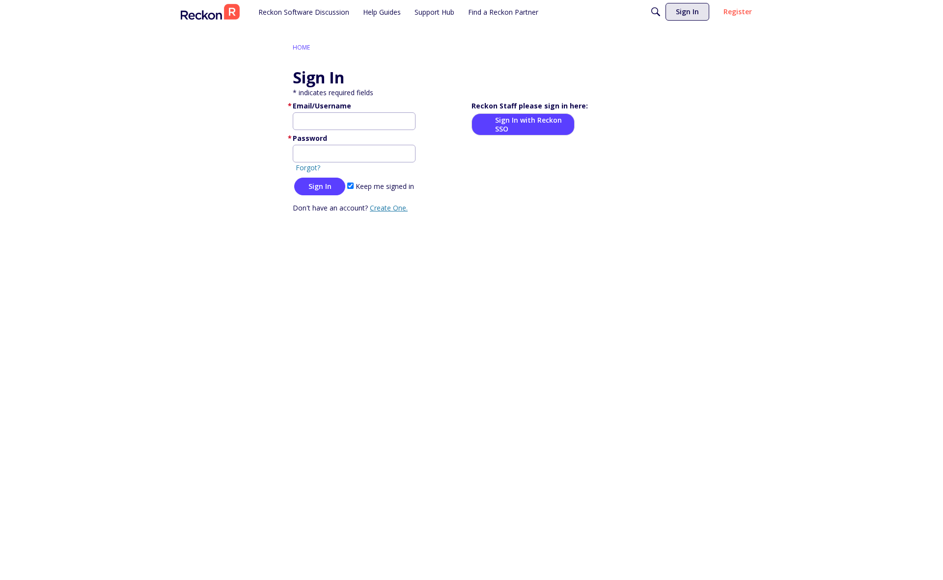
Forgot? (308, 167)
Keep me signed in (384, 186)
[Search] (656, 12)
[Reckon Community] (210, 12)
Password (310, 138)
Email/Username (322, 105)
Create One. (389, 207)
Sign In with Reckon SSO (528, 124)
